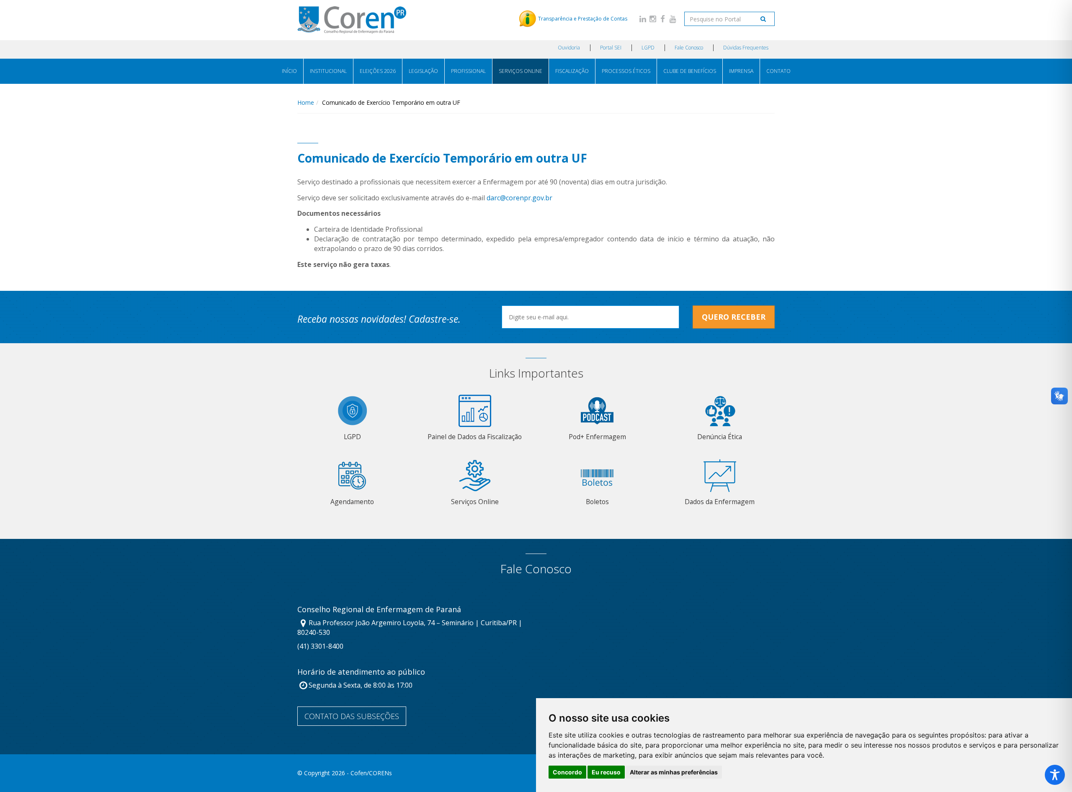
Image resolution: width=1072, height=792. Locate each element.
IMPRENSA (741, 71)
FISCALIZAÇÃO (572, 71)
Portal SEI (610, 47)
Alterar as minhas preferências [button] (674, 772)
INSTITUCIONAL (328, 71)
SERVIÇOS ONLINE (520, 71)
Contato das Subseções (351, 716)
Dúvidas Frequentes (745, 47)
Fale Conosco (689, 47)
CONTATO (778, 71)
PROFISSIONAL (468, 71)
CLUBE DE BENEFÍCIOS (689, 71)
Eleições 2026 (378, 71)
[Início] (351, 20)
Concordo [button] (567, 772)
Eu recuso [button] (606, 772)
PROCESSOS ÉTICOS (626, 71)
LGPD (648, 47)
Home (305, 102)
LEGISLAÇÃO (423, 71)
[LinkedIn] (643, 19)
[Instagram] (653, 19)
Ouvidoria (569, 47)
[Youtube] (673, 19)
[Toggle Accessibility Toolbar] (1055, 775)
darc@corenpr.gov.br (519, 197)
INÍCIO (289, 71)
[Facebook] (663, 19)
